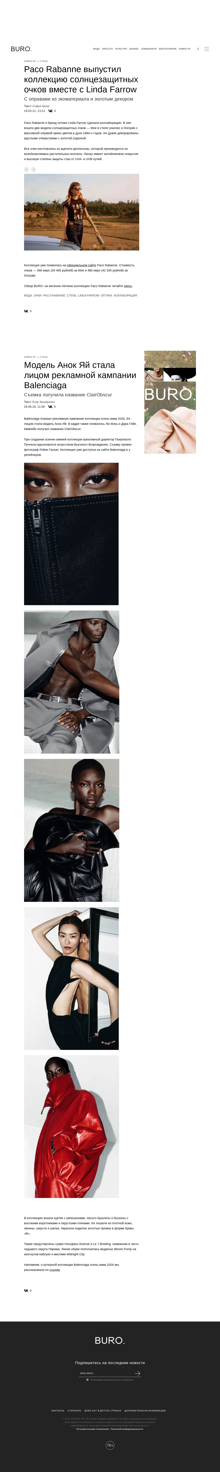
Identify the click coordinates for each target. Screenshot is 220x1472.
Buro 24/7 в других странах (103, 1411)
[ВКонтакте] (50, 111)
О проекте (74, 1411)
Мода (96, 49)
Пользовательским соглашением (92, 1429)
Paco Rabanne (54, 295)
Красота (107, 49)
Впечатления (168, 49)
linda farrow (88, 295)
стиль (71, 295)
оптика (106, 295)
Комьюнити (149, 49)
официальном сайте (81, 265)
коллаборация (125, 295)
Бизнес (134, 49)
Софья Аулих (41, 106)
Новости (184, 49)
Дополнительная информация (145, 1411)
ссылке (55, 1270)
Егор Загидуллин (43, 401)
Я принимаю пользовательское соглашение (112, 1380)
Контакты (58, 1411)
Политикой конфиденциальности (127, 1429)
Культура (121, 49)
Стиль (44, 61)
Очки (37, 295)
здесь (128, 286)
